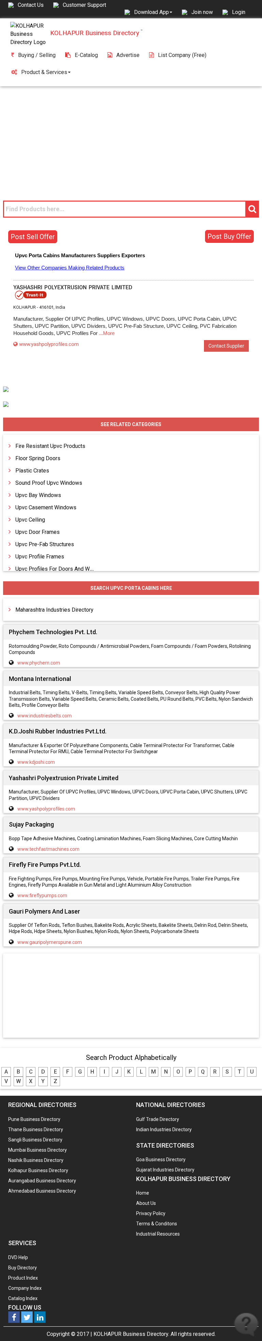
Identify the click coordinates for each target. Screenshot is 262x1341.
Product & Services (44, 72)
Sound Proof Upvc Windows (48, 483)
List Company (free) (182, 55)
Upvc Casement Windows (45, 507)
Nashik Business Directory (35, 1160)
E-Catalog (86, 55)
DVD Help (18, 1257)
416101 (46, 307)
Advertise (128, 55)
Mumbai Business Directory (37, 1150)
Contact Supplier (226, 346)
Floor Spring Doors (37, 458)
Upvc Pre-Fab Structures (44, 544)
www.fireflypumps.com (42, 895)
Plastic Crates (32, 470)
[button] (153, 12)
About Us (146, 1203)
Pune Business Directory (34, 1119)
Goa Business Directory (161, 1159)
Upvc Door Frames (37, 532)
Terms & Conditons (156, 1223)
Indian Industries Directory (164, 1129)
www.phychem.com (38, 663)
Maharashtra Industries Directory (54, 610)
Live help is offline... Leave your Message (246, 1325)
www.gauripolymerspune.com (49, 942)
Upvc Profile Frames (39, 556)
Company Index (25, 1288)
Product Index (23, 1278)
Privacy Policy (150, 1213)
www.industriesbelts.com (44, 715)
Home (142, 1193)
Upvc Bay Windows (38, 495)
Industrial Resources (158, 1234)
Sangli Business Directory (35, 1139)
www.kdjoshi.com (36, 762)
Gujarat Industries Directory (165, 1169)
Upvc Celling (30, 519)
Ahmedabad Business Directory (42, 1191)
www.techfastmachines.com (48, 849)
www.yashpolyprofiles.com (49, 344)
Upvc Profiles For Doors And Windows (61, 569)
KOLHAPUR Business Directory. (131, 1334)
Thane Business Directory (35, 1129)
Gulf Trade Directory (157, 1119)
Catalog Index (23, 1298)
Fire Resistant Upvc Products (50, 446)
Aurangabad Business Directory (42, 1180)
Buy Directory (22, 1267)
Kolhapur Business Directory (38, 1170)
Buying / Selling (37, 55)
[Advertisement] (131, 137)
